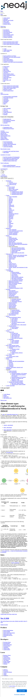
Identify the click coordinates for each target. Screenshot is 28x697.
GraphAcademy (4, 138)
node (4, 414)
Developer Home (7, 642)
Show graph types (15, 336)
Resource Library (7, 655)
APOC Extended (7, 108)
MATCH (11, 211)
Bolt (4, 81)
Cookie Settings (12, 686)
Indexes (7, 316)
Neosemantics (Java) (7, 127)
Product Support (4, 134)
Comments (11, 366)
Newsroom (5, 670)
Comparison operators (16, 273)
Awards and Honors (7, 672)
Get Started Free (4, 168)
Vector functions (12, 314)
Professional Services (7, 635)
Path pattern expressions (16, 278)
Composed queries (13, 190)
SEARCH (11, 218)
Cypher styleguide (13, 371)
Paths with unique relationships (15, 243)
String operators (14, 275)
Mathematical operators (14, 282)
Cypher (4, 48)
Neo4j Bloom (6, 29)
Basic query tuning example (17, 383)
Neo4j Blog (5, 656)
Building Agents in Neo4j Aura (10, 160)
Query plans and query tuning (12, 345)
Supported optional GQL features (18, 377)
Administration (9, 357)
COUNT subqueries (13, 233)
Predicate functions (13, 302)
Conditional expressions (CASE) (16, 288)
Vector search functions (8, 60)
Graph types (11, 332)
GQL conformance (13, 372)
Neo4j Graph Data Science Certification (11, 166)
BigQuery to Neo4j (7, 89)
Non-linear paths (12, 240)
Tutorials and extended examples (16, 382)
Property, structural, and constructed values (18, 255)
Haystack (5, 102)
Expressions (8, 269)
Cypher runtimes (12, 350)
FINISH (10, 202)
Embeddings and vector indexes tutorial (11, 57)
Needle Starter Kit (7, 119)
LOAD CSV (11, 210)
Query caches (9, 355)
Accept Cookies (22, 690)
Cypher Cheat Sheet (7, 50)
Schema (7, 330)
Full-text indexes (15, 327)
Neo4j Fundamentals (7, 141)
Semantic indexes (12, 325)
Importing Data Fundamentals (9, 144)
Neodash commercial (7, 37)
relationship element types (12, 414)
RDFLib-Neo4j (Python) (8, 128)
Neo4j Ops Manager (7, 36)
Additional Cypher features (17, 380)
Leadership (5, 675)
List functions (12, 295)
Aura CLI (5, 109)
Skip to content (4, 176)
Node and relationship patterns (17, 247)
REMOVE (11, 216)
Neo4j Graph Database (8, 630)
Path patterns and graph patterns (18, 249)
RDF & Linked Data (5, 125)
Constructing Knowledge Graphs (10, 159)
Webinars (5, 663)
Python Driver (6, 66)
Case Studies (6, 660)
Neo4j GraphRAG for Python (9, 55)
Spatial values (12, 258)
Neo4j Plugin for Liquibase (9, 120)
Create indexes (14, 318)
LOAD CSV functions (13, 296)
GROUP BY (11, 206)
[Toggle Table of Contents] (1, 392)
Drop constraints (14, 343)
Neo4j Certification (5, 163)
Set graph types (14, 333)
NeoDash (5, 114)
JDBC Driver (6, 70)
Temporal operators (13, 284)
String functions (12, 307)
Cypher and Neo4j (13, 183)
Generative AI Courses (5, 154)
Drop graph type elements (16, 338)
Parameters (11, 364)
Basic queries (11, 188)
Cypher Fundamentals (8, 143)
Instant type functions (16, 311)
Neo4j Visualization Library (9, 75)
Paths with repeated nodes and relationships (18, 244)
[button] (2, 12)
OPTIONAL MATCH (13, 213)
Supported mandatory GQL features (19, 373)
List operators (14, 274)
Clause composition (13, 196)
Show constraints (15, 341)
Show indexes (14, 319)
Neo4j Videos (3, 137)
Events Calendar (6, 661)
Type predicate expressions (17, 279)
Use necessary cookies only (19, 694)
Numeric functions (15, 300)
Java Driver (5, 69)
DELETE (11, 200)
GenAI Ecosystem (4, 94)
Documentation (6, 643)
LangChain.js (6, 100)
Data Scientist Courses (5, 149)
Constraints (11, 339)
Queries (7, 185)
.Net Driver (5, 72)
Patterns (7, 235)
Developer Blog (6, 645)
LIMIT (10, 208)
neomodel (5, 122)
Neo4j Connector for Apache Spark (10, 85)
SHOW (10, 221)
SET (10, 219)
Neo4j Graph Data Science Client (10, 43)
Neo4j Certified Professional (9, 165)
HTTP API (5, 78)
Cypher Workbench (7, 112)
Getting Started (6, 17)
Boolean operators (15, 272)
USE (10, 224)
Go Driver (5, 67)
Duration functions (15, 310)
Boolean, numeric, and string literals (16, 256)
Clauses (7, 195)
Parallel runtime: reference (17, 352)
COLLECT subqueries (14, 232)
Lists (10, 260)
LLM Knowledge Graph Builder (10, 96)
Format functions (15, 312)
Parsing (10, 360)
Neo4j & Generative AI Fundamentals (11, 157)
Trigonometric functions (16, 301)
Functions (8, 289)
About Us (5, 669)
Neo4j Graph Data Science (9, 632)
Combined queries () (17, 191)
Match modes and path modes (17, 252)
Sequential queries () (16, 194)
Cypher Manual (6, 394)
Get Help (2, 130)
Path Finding (6, 152)
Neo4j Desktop (6, 33)
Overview (11, 182)
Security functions (12, 305)
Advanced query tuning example (18, 384)
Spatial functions (12, 306)
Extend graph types (15, 334)
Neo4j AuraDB (6, 631)
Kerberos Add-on (7, 24)
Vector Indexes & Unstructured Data (11, 158)
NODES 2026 (6, 662)
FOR (10, 204)
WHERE (11, 225)
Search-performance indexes (15, 317)
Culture (4, 674)
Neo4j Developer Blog (5, 135)
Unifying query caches (13, 356)
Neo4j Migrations (7, 121)
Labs (2, 93)
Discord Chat (3, 133)
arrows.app (5, 110)
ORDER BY (11, 214)
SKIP (10, 222)
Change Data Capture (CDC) (9, 88)
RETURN (11, 217)
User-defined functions (13, 313)
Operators (11, 347)
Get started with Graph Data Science (11, 151)
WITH (10, 227)
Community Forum (5, 132)
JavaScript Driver (7, 71)
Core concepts (12, 186)
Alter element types (15, 335)
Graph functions (12, 294)
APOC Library (6, 51)
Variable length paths (15, 250)
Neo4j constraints (15, 562)
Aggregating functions (13, 291)
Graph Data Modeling (8, 146)
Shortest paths (12, 241)
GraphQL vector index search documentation (13, 62)
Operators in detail (15, 349)
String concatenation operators (15, 283)
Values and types (9, 254)
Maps (10, 261)
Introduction (8, 180)
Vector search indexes (8, 59)
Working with (13, 264)
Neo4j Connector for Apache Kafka (11, 87)
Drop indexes (14, 321)
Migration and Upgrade (8, 20)
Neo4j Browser (6, 31)
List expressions (12, 285)
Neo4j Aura (3, 26)
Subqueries (8, 228)
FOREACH (11, 205)
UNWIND (11, 223)
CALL (10, 197)
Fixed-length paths (13, 238)
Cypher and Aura (12, 184)
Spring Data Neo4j (7, 77)
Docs (2, 11)
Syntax (10, 329)
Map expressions (12, 286)
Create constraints (15, 340)
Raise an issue (4, 400)
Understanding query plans (14, 346)
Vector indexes (14, 328)
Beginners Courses (5, 139)
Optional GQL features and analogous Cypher (17, 379)
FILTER (10, 201)
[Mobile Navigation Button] (4, 13)
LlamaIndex (5, 101)
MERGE (11, 212)
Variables (11, 362)
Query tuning (11, 353)
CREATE (11, 199)
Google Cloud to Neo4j (8, 90)
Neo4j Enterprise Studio (8, 34)
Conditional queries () (17, 193)
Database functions (13, 293)
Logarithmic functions (16, 299)
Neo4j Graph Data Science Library (10, 41)
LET (10, 207)
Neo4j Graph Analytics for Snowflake (11, 44)
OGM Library (6, 76)
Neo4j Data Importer (7, 32)
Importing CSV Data (7, 145)
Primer (10, 236)
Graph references (12, 263)
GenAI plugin (6, 58)
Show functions (12, 290)
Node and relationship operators (15, 280)
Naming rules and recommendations (16, 361)
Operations (5, 19)
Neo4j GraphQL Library (8, 73)
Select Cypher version (13, 189)
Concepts (13, 351)
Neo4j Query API (7, 80)
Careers (5, 673)
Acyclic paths (12, 245)
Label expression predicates (17, 277)
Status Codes (6, 21)
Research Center (6, 659)
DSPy (4, 103)
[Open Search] (2, 13)
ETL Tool (5, 113)
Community (5, 647)
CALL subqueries (12, 229)
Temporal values (12, 257)
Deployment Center (7, 634)
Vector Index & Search (8, 97)
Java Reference (6, 22)
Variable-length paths (13, 239)
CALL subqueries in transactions (16, 230)
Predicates (11, 271)
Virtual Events (6, 648)
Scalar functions (12, 304)
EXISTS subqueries (13, 234)
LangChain (5, 99)
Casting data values (13, 266)
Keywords (11, 363)
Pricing (4, 636)
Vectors (10, 262)
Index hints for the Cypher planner (18, 324)
